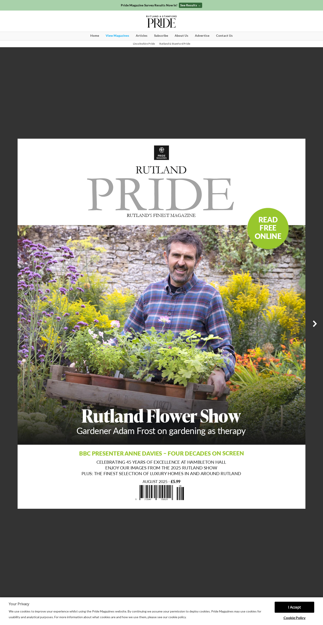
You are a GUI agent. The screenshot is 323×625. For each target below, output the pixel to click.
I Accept (294, 607)
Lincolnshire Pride (144, 43)
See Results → (190, 5)
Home (94, 35)
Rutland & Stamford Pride (174, 43)
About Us (181, 35)
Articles (141, 35)
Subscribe (161, 35)
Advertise (202, 35)
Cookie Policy (294, 618)
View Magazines (117, 35)
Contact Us (224, 35)
